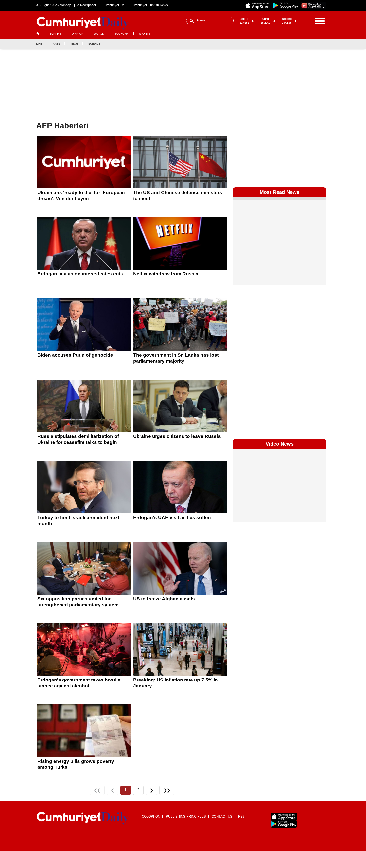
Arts (56, 43)
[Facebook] (297, 43)
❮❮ (97, 790)
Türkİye (55, 33)
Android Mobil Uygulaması (284, 824)
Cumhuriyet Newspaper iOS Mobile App (257, 5)
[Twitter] (306, 43)
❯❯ (167, 790)
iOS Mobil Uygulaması (284, 816)
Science (94, 43)
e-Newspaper (86, 5)
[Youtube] (322, 43)
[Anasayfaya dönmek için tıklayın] (82, 23)
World (99, 33)
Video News (280, 444)
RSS (241, 816)
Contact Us (222, 816)
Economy (122, 33)
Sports (144, 33)
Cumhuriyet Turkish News (149, 5)
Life (39, 43)
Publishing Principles (186, 816)
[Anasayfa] (82, 818)
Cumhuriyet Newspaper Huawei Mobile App (313, 5)
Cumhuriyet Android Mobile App (285, 5)
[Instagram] (314, 43)
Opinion (77, 33)
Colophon (151, 816)
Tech (74, 43)
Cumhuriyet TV (113, 5)
